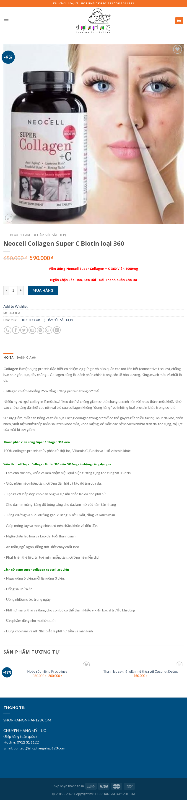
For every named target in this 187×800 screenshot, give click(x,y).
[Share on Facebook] (16, 330)
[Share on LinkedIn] (57, 330)
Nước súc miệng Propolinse (47, 671)
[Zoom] (9, 218)
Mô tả (8, 357)
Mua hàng (43, 290)
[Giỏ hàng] (179, 21)
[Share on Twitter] (24, 330)
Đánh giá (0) (26, 357)
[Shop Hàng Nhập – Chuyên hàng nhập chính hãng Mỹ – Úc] (93, 21)
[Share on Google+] (48, 330)
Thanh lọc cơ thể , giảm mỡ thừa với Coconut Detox (140, 671)
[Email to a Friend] (32, 330)
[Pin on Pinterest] (40, 330)
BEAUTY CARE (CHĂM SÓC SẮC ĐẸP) (34, 235)
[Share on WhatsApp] (7, 330)
